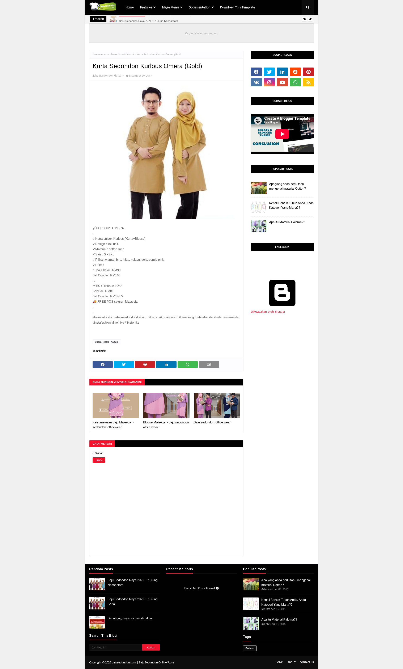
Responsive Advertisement (201, 33)
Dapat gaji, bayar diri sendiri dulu (129, 618)
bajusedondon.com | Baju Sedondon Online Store (143, 662)
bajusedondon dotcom (109, 75)
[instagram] (269, 82)
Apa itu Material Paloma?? (287, 222)
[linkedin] (282, 72)
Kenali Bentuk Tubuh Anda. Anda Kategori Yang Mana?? (291, 205)
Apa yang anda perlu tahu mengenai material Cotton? (287, 186)
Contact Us (307, 662)
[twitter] (269, 72)
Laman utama (101, 54)
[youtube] (282, 82)
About (292, 662)
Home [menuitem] (130, 7)
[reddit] (295, 72)
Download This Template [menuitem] (237, 7)
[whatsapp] (295, 82)
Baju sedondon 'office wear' (212, 422)
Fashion (249, 648)
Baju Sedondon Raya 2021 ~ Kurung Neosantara (148, 19)
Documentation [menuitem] (199, 7)
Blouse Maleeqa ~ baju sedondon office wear (166, 424)
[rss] (308, 82)
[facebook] (256, 72)
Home (279, 662)
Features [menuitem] (146, 7)
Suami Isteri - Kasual (123, 54)
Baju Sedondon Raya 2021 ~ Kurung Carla (132, 601)
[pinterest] (308, 72)
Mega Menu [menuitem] (170, 7)
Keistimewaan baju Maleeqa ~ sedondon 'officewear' (113, 424)
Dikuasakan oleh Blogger (268, 312)
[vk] (256, 82)
